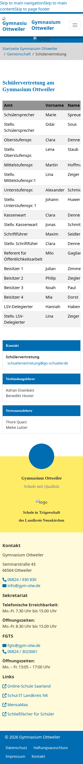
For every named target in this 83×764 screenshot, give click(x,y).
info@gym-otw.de (23, 585)
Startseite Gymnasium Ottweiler (29, 48)
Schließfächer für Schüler (30, 714)
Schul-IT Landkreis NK (27, 695)
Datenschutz (16, 747)
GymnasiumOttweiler (46, 25)
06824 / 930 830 (21, 579)
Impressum (15, 756)
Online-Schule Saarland (29, 686)
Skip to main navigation (22, 3)
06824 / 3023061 (22, 651)
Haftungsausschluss (50, 747)
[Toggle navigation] (75, 25)
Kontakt (38, 756)
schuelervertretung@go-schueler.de (37, 363)
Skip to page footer (32, 9)
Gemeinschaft (19, 54)
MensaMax (17, 704)
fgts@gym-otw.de (23, 645)
